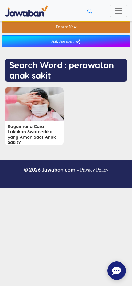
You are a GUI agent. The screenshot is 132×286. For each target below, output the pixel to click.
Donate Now (66, 27)
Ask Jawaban (63, 41)
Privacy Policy (94, 169)
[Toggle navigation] (118, 11)
